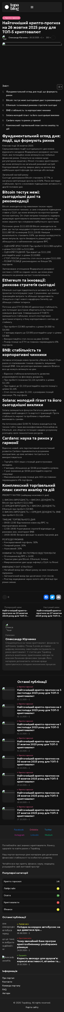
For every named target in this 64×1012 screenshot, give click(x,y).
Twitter (48, 829)
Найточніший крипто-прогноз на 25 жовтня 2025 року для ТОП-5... (15, 613)
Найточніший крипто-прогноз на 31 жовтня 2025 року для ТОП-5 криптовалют (38, 744)
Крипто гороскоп (12, 18)
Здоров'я (23, 955)
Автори (6, 993)
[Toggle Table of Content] (58, 86)
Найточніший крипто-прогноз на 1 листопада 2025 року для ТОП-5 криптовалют (39, 727)
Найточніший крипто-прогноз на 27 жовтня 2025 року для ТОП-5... (49, 613)
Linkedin (35, 835)
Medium (49, 835)
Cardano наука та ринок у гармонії (23, 120)
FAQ (4, 989)
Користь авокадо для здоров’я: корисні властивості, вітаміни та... (38, 960)
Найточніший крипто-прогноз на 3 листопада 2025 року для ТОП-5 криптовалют (39, 692)
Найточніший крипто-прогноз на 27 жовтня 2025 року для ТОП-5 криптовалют (38, 812)
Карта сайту (32, 1007)
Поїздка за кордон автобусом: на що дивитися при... (38, 928)
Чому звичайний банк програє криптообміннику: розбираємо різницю (37, 943)
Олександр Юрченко (18, 38)
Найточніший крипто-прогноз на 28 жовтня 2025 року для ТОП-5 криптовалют (38, 795)
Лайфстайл (24, 924)
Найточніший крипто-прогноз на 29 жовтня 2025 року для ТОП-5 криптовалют (38, 778)
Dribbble (34, 829)
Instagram (19, 835)
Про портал (8, 978)
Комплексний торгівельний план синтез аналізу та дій (32, 127)
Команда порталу (11, 985)
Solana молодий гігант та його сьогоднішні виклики (32, 115)
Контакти (7, 981)
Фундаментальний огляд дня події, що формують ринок (31, 93)
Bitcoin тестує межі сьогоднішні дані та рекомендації (33, 100)
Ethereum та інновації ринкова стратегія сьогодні (31, 105)
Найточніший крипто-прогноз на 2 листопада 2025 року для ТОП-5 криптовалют (39, 709)
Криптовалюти (25, 938)
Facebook (19, 829)
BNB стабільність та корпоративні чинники (28, 110)
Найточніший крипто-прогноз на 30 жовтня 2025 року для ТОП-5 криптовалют (38, 761)
